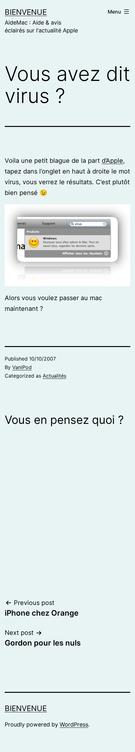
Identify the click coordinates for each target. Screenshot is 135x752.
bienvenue (26, 12)
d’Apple (112, 160)
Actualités (54, 376)
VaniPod (22, 367)
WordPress (74, 724)
